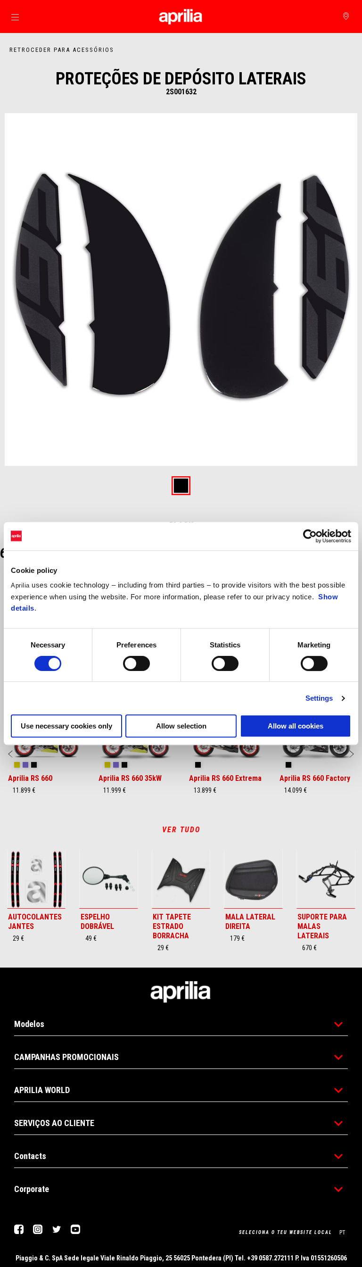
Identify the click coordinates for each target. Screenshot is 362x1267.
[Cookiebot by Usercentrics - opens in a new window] (310, 536)
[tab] (181, 486)
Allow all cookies (295, 726)
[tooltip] (181, 486)
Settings (319, 698)
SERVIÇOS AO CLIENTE (54, 1123)
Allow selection (181, 726)
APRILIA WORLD (42, 1090)
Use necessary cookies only (66, 726)
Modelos (29, 1024)
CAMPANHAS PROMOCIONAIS (66, 1057)
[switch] (136, 663)
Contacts (30, 1156)
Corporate (31, 1189)
